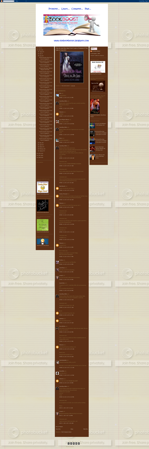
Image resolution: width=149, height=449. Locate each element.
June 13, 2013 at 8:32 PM (66, 116)
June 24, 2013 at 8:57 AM (66, 307)
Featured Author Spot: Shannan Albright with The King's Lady (100, 148)
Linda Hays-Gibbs (63, 101)
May (41, 142)
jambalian (61, 318)
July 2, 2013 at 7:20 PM (66, 415)
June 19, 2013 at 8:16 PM (66, 247)
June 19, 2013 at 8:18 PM (66, 264)
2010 (39, 157)
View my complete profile (97, 55)
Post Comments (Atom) (66, 432)
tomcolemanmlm (62, 360)
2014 (39, 48)
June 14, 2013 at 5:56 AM (66, 182)
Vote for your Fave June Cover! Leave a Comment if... (45, 72)
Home (72, 429)
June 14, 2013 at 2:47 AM (66, 165)
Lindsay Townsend (63, 194)
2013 (39, 50)
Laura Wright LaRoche (64, 119)
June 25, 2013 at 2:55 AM (66, 322)
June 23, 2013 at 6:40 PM (66, 290)
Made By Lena (78, 446)
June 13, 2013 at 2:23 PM (66, 97)
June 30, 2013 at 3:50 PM (66, 382)
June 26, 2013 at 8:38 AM (66, 356)
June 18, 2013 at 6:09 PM (66, 215)
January (41, 151)
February (42, 148)
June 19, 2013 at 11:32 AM (66, 232)
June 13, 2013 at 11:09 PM (66, 134)
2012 (39, 153)
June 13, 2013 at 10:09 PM (66, 123)
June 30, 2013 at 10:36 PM (66, 397)
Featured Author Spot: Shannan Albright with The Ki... (45, 68)
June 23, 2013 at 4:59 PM (66, 279)
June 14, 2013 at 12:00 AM (66, 158)
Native (60, 138)
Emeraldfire (61, 371)
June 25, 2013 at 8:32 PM (66, 341)
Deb (60, 93)
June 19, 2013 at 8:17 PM (66, 256)
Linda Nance (62, 267)
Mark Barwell (62, 186)
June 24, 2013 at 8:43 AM (66, 299)
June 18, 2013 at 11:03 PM (66, 224)
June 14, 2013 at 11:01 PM (66, 190)
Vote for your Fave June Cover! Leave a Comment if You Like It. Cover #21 (100, 133)
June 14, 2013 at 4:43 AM (66, 173)
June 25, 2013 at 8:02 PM (66, 332)
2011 (39, 155)
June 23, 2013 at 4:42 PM (66, 272)
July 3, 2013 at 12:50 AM (66, 423)
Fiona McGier (62, 326)
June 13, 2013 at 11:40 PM (66, 142)
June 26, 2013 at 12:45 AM (66, 349)
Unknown (61, 112)
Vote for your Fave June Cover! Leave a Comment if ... (45, 58)
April (41, 144)
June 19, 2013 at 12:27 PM (66, 239)
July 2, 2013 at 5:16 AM (66, 408)
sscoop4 (61, 275)
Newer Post (58, 429)
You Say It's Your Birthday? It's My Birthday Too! (100, 124)
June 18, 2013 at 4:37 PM (66, 207)
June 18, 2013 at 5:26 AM (66, 199)
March (41, 146)
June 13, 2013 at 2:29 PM (66, 108)
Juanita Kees (62, 283)
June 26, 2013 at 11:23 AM (66, 367)
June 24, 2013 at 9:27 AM (66, 315)
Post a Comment (59, 426)
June (41, 55)
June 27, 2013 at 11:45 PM (66, 375)
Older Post (85, 429)
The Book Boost (96, 51)
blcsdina (61, 260)
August (41, 51)
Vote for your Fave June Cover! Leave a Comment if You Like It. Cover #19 (100, 140)
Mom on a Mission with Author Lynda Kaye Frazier (100, 156)
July (41, 53)
